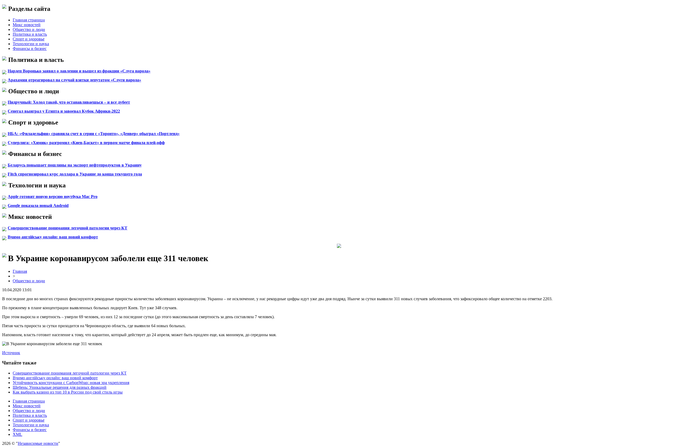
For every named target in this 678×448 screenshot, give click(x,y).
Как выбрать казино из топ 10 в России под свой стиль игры (68, 392)
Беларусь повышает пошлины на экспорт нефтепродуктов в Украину (75, 165)
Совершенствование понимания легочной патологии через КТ (67, 228)
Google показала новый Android (38, 205)
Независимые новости (38, 443)
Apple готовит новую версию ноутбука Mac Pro (52, 196)
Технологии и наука (31, 43)
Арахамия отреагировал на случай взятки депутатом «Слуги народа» (74, 80)
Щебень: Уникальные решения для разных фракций (59, 387)
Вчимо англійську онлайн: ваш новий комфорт (53, 237)
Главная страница (29, 20)
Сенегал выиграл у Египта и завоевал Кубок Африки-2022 (64, 111)
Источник (11, 352)
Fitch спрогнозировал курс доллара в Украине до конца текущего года (75, 174)
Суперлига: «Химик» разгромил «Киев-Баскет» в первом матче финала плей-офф (86, 142)
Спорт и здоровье (28, 39)
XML (17, 434)
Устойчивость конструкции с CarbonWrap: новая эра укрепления (71, 382)
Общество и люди (29, 29)
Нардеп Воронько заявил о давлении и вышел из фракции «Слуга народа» (79, 71)
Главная (20, 271)
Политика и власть (30, 34)
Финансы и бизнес (30, 48)
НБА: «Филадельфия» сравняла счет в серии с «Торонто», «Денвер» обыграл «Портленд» (94, 133)
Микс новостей (27, 24)
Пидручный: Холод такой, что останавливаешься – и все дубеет (69, 102)
